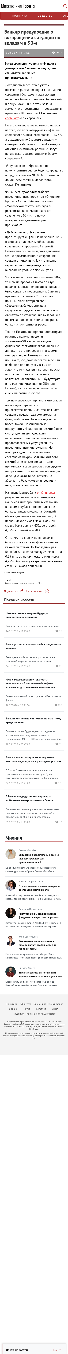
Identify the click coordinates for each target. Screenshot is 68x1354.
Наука (27, 1008)
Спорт (55, 1008)
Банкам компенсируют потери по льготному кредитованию (33, 720)
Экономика (40, 1003)
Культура (41, 1008)
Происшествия (55, 1003)
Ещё (55, 1350)
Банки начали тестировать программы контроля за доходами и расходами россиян (33, 759)
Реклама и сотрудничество (41, 1013)
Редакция (19, 1013)
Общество (45, 15)
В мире (13, 1008)
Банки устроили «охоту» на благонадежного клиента (33, 646)
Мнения (13, 838)
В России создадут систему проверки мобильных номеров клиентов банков (30, 798)
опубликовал (46, 493)
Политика (19, 15)
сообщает (11, 118)
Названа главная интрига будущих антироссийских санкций (27, 615)
